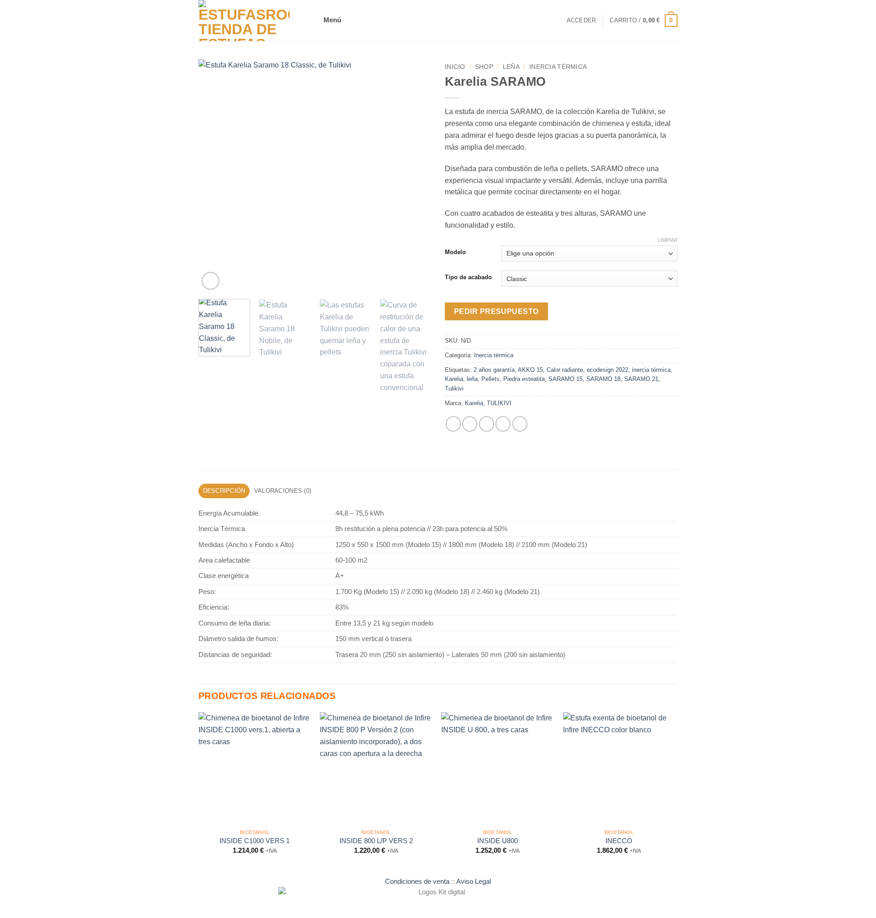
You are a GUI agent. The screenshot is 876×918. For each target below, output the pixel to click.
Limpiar (668, 240)
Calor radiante (565, 369)
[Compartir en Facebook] (453, 423)
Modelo (455, 252)
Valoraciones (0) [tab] (282, 490)
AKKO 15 (530, 369)
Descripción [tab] (224, 490)
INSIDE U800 (497, 841)
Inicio (455, 66)
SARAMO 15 (565, 379)
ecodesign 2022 (607, 369)
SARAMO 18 (603, 379)
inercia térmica (651, 369)
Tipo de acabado (468, 277)
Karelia (454, 379)
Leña (511, 66)
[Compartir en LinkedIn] (519, 423)
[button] (334, 21)
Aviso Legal (473, 881)
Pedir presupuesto (496, 311)
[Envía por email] (486, 423)
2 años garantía (494, 369)
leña (472, 379)
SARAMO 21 (641, 379)
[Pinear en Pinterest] (503, 423)
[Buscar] (556, 21)
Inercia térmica (558, 66)
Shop (484, 66)
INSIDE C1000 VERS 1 (254, 841)
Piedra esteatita (524, 379)
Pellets (490, 379)
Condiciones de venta (417, 881)
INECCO (618, 841)
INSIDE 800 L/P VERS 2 (376, 841)
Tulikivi (454, 388)
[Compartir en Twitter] (469, 423)
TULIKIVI (499, 403)
